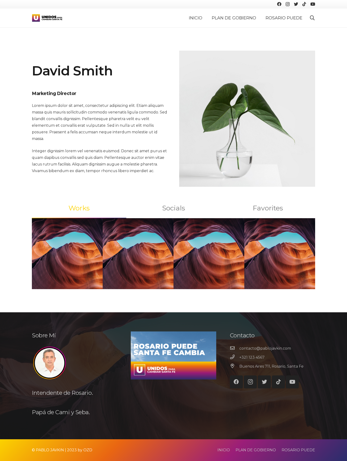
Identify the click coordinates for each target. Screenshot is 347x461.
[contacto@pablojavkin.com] (234, 348)
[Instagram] (288, 4)
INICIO (223, 450)
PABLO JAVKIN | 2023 (56, 450)
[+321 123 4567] (234, 357)
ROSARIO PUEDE (298, 450)
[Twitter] (296, 4)
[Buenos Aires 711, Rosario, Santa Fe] (234, 366)
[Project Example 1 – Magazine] (67, 253)
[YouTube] (312, 4)
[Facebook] (279, 4)
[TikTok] (304, 4)
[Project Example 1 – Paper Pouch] (279, 253)
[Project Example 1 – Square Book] (138, 253)
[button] (312, 18)
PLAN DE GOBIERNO (256, 450)
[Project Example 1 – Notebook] (209, 253)
